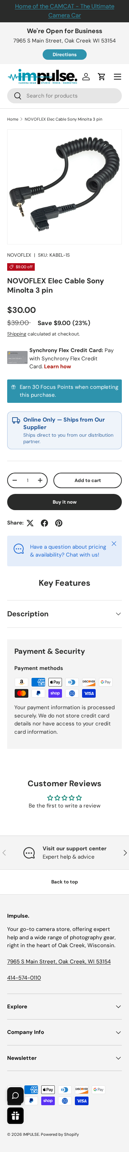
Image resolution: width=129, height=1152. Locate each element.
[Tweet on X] (30, 523)
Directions (65, 54)
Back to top (64, 882)
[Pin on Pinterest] (59, 523)
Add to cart (88, 480)
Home (12, 119)
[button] (102, 77)
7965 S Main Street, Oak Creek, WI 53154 (59, 961)
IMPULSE (31, 1134)
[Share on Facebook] (44, 523)
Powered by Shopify (60, 1134)
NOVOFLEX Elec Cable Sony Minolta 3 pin (63, 119)
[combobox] (64, 95)
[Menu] (117, 77)
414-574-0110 (24, 977)
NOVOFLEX (19, 255)
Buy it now (65, 502)
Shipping (16, 334)
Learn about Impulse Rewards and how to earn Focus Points (64, 391)
